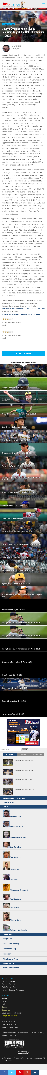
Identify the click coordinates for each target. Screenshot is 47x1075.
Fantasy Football (8, 984)
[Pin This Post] (20, 1072)
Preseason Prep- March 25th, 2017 (25, 789)
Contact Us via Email (10, 1027)
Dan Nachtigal (15, 857)
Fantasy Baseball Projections (13, 990)
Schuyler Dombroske (18, 930)
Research (7, 954)
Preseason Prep (9, 949)
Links (4, 1004)
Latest (24, 754)
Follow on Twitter (8, 1021)
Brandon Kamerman (18, 837)
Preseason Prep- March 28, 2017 (24, 770)
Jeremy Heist (15, 870)
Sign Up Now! (8, 802)
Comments (38, 754)
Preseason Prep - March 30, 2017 (25, 760)
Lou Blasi (13, 880)
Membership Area (10, 959)
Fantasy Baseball (8, 981)
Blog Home (7, 939)
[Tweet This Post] (12, 1072)
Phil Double (14, 908)
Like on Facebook (9, 1024)
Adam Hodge (16, 46)
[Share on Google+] (27, 1072)
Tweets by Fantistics (10, 968)
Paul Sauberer (16, 899)
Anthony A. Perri (16, 827)
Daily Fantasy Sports (10, 987)
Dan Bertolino (15, 847)
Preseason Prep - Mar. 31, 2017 (24, 779)
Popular (10, 754)
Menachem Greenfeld (19, 890)
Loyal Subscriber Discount (12, 1013)
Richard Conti (15, 920)
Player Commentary (8, 24)
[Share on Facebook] (4, 1072)
